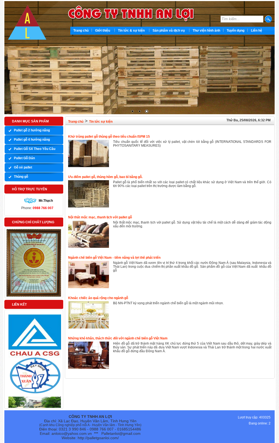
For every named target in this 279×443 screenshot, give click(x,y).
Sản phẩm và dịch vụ (169, 30)
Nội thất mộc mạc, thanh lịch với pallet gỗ (100, 217)
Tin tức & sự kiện (131, 30)
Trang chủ (81, 30)
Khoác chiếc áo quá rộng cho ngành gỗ (98, 298)
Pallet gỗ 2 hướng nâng (32, 130)
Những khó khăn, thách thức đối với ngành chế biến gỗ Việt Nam (118, 338)
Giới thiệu (102, 30)
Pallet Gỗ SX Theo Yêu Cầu (34, 149)
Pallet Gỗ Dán (24, 158)
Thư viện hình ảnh (206, 30)
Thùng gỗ (21, 177)
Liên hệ (256, 30)
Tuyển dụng (235, 30)
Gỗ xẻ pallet (23, 167)
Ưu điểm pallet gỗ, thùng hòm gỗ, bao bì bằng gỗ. (105, 177)
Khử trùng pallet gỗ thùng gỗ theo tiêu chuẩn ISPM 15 (109, 136)
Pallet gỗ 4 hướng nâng (32, 139)
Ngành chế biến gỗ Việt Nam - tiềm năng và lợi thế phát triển (114, 258)
